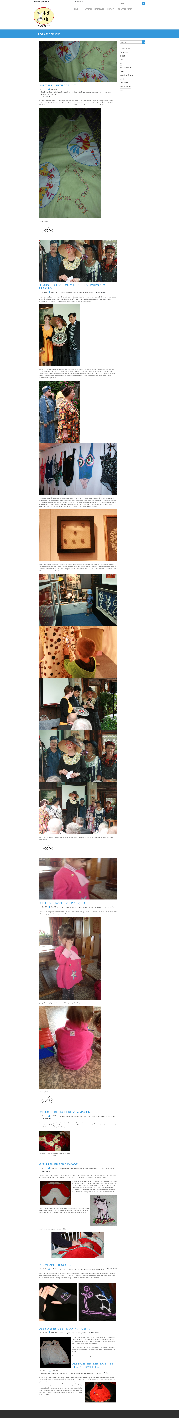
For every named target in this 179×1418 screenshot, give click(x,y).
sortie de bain (105, 1116)
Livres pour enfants (126, 75)
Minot (122, 79)
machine (93, 907)
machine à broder (94, 1116)
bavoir (68, 1116)
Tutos (122, 90)
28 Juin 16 (43, 292)
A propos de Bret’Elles (94, 9)
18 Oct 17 (43, 89)
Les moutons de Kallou (96, 1168)
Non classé (124, 83)
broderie (55, 92)
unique (50, 94)
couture (74, 92)
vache (113, 1116)
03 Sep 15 (43, 907)
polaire (107, 1168)
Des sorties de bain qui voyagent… (65, 1328)
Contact (110, 9)
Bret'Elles (49, 92)
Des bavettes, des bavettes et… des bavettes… (92, 1365)
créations (87, 92)
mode (80, 292)
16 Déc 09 (43, 1332)
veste (99, 907)
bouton (62, 292)
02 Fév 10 (43, 1269)
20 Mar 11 (43, 1168)
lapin (85, 1116)
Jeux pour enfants (126, 67)
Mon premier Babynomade (58, 1164)
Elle (121, 63)
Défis (121, 60)
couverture (84, 1168)
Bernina (41, 1210)
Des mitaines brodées (55, 1264)
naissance (94, 92)
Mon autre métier (125, 9)
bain (61, 1333)
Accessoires (124, 52)
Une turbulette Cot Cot (57, 85)
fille (89, 907)
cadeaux (68, 92)
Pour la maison (125, 86)
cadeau (61, 92)
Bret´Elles (54, 89)
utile (55, 94)
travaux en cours (89, 1373)
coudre (74, 907)
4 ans (62, 907)
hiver (87, 1269)
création (80, 92)
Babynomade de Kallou (84, 1175)
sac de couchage (104, 92)
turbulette (44, 94)
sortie (84, 1333)
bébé (43, 92)
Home (76, 9)
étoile (85, 907)
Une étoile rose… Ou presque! (62, 903)
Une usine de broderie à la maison (64, 1112)
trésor (91, 292)
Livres (122, 71)
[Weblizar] (44, 17)
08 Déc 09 (43, 1371)
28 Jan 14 (43, 1116)
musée (85, 292)
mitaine (92, 1269)
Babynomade (64, 1168)
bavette (62, 1116)
